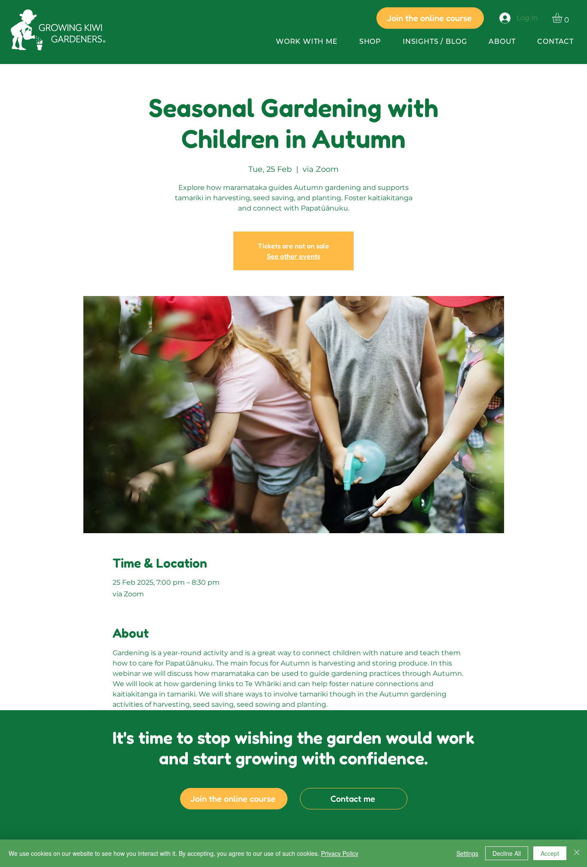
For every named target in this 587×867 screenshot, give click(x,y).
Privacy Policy (339, 853)
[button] (563, 18)
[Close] (577, 853)
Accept (550, 853)
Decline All (506, 853)
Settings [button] (467, 853)
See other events (293, 256)
